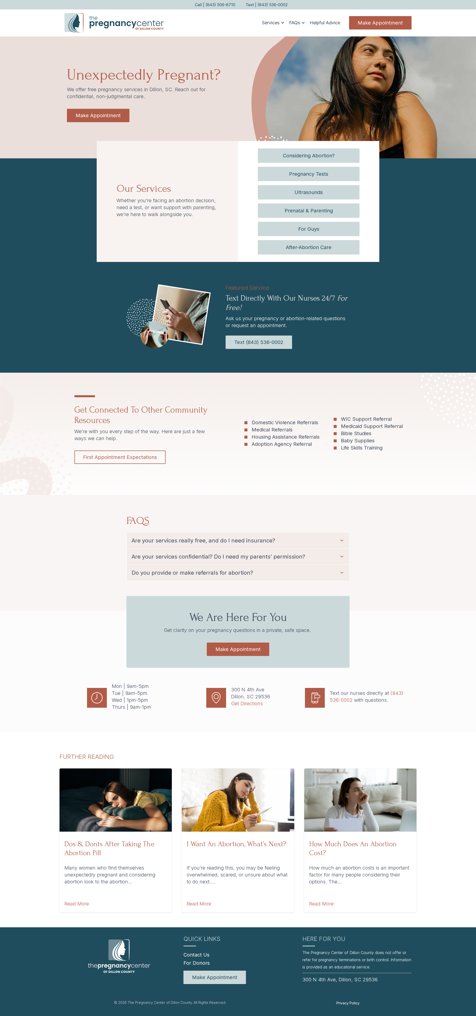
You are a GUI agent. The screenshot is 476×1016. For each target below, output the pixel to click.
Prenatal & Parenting (309, 211)
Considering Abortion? (309, 156)
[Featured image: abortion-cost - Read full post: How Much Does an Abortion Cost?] (360, 800)
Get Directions (247, 703)
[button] (271, 23)
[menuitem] (214, 977)
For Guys (308, 229)
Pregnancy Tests (308, 174)
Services (270, 22)
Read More (76, 904)
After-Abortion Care (308, 247)
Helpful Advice (325, 22)
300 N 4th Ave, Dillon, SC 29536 (340, 980)
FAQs (294, 22)
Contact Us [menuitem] (196, 955)
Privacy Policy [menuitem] (347, 1003)
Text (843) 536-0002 (258, 342)
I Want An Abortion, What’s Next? (236, 844)
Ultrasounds (309, 192)
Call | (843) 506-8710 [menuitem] (215, 4)
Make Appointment (380, 23)
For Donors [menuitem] (196, 963)
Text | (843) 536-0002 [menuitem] (267, 4)
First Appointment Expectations (120, 457)
